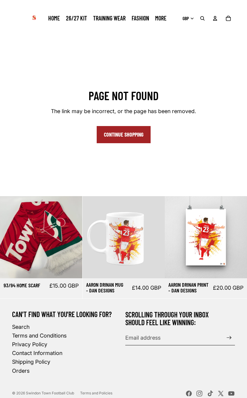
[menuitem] (161, 18)
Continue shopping (123, 134)
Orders (21, 371)
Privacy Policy (29, 344)
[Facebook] (188, 393)
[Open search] (202, 18)
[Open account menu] (215, 18)
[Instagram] (199, 393)
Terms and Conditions (39, 335)
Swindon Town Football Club (50, 393)
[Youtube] (231, 393)
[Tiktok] (210, 393)
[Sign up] (229, 338)
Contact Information (37, 353)
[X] (220, 393)
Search (21, 327)
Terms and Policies (96, 393)
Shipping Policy (31, 362)
